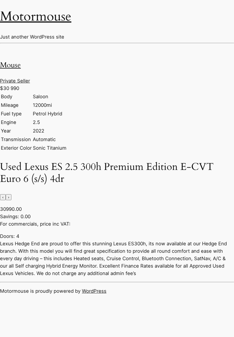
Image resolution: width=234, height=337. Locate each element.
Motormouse (35, 16)
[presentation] (3, 197)
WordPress (94, 291)
